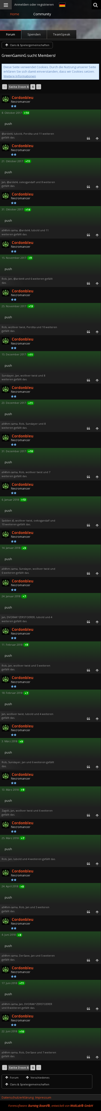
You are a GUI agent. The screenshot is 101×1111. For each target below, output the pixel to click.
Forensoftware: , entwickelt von (50, 1105)
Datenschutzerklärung (18, 1097)
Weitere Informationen (20, 76)
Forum (10, 34)
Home (14, 14)
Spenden (34, 34)
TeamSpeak (61, 34)
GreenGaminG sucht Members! (28, 55)
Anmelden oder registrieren (34, 4)
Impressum (43, 1097)
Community (42, 14)
